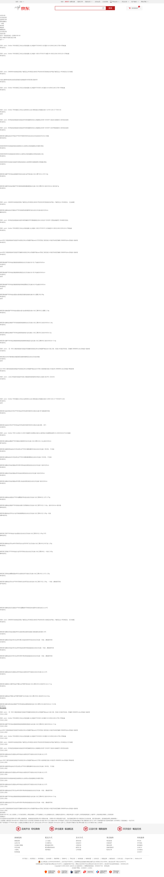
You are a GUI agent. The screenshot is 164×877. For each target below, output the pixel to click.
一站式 (130, 820)
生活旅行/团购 (19, 845)
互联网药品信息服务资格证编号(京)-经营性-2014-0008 (90, 862)
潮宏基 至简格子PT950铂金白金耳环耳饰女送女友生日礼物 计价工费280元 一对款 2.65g (26, 551)
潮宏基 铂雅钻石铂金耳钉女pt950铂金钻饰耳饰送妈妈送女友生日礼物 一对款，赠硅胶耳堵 (27, 648)
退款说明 (109, 845)
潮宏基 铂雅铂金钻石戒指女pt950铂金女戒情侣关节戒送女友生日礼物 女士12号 (23, 672)
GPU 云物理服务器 (99, 820)
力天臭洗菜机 (22, 814)
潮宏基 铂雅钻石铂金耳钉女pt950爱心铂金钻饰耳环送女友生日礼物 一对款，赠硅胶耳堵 (26, 640)
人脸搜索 (2, 820)
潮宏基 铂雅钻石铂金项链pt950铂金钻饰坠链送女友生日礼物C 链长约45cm (22, 473)
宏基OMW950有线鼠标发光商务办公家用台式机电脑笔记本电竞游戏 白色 (22, 154)
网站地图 (81, 822)
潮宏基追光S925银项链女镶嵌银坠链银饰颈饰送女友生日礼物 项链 (20, 357)
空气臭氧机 (39, 814)
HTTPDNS (11, 822)
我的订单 (80, 1)
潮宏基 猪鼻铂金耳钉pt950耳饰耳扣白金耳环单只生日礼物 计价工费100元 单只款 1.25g (26, 543)
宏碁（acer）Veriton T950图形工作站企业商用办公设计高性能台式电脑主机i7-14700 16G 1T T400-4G (30, 110)
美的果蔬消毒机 (101, 814)
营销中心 (64, 858)
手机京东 (114, 1)
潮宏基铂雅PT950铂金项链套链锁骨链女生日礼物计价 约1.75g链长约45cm (22, 262)
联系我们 (33, 858)
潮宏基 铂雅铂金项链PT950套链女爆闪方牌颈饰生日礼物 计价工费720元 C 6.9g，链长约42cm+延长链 (30, 505)
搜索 (110, 8)
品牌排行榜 (3, 19)
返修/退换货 (110, 847)
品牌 (62, 822)
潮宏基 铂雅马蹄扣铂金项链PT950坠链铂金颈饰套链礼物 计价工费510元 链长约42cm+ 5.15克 (28, 704)
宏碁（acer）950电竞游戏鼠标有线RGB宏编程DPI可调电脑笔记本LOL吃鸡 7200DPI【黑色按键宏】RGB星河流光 (34, 220)
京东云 (90, 868)
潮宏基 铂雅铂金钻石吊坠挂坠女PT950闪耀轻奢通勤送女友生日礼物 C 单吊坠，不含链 (26, 457)
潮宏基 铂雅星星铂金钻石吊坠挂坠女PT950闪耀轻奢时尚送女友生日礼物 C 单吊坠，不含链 (27, 449)
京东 (30, 9)
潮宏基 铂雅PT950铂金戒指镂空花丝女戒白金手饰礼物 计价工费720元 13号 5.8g (24, 174)
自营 (1, 114)
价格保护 (109, 843)
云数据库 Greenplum (54, 822)
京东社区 (96, 858)
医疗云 (91, 820)
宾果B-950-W (4, 814)
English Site (129, 858)
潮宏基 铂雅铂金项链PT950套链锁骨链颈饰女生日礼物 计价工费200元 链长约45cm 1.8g (26, 322)
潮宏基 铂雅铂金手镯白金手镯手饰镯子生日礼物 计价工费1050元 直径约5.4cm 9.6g (25, 696)
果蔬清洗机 (7, 35)
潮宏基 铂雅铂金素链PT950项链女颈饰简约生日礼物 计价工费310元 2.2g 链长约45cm (25, 441)
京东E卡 (139, 847)
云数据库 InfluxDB (11, 820)
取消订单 (109, 849)
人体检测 (99, 822)
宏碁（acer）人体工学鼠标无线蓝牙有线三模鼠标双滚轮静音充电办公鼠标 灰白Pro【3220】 (27, 377)
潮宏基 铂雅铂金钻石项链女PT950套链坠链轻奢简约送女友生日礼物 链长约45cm (24, 210)
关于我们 (25, 858)
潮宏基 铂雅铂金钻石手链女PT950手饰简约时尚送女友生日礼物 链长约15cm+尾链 (24, 136)
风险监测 (104, 858)
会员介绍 (17, 843)
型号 (33, 822)
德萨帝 (93, 814)
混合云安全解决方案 (91, 822)
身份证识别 (38, 822)
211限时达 (48, 843)
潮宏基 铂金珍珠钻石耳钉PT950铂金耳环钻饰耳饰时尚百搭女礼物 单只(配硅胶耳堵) (25, 411)
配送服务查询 (49, 845)
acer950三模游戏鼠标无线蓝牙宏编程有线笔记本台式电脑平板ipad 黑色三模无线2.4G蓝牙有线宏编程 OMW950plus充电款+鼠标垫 (39, 252)
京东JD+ (139, 852)
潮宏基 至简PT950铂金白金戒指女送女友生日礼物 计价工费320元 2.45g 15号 (23, 533)
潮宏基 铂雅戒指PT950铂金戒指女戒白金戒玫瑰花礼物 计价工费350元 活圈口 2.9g (24, 310)
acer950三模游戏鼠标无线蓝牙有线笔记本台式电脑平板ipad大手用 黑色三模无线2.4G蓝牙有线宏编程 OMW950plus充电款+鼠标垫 (39, 240)
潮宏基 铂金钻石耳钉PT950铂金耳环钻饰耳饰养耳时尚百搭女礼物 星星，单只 (23, 425)
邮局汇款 (78, 847)
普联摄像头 (3, 21)
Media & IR (138, 858)
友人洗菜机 (13, 814)
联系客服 (17, 852)
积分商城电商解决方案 (76, 820)
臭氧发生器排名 (60, 814)
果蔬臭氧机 (31, 814)
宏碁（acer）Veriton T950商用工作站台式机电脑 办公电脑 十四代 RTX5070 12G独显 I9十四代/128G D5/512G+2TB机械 (36, 228)
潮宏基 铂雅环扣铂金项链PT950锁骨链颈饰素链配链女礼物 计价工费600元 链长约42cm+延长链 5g (29, 186)
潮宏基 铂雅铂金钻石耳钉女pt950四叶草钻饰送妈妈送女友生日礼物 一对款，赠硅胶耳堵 (26, 656)
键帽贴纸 (2, 29)
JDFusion (45, 822)
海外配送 (48, 849)
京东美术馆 (3, 31)
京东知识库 (3, 17)
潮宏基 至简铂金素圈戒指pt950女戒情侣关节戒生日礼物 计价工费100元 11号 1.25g (25, 573)
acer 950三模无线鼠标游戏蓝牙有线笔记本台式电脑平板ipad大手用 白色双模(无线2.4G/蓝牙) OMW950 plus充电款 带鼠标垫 (37, 369)
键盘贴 (2, 27)
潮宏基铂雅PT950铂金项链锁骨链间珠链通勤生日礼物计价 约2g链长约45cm (22, 284)
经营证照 (106, 866)
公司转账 (78, 849)
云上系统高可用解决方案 (71, 822)
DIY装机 (139, 843)
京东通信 (140, 849)
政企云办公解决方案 (51, 820)
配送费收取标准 (50, 847)
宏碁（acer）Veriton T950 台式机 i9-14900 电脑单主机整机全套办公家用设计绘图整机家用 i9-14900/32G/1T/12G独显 (35, 433)
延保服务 (140, 845)
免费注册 (72, 1)
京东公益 (120, 858)
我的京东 (87, 1)
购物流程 (17, 841)
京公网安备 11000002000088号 (50, 862)
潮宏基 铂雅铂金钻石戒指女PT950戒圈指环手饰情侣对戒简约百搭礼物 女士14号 (24, 608)
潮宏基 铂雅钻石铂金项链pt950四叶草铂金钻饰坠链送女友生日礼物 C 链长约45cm (24, 465)
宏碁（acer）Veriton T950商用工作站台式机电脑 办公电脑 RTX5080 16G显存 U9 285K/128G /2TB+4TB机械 (32, 88)
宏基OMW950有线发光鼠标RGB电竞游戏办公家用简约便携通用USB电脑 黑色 (23, 162)
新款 (43, 820)
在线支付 (78, 843)
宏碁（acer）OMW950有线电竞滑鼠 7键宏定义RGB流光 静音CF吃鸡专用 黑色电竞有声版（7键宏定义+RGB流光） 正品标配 (37, 202)
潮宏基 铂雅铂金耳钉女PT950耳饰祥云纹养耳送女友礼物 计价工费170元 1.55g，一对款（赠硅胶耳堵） (31, 581)
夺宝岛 (139, 841)
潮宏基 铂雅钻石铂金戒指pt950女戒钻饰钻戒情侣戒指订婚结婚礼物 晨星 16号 (23, 632)
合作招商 (48, 858)
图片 (16, 822)
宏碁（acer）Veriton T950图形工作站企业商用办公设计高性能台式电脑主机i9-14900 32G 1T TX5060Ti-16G (32, 399)
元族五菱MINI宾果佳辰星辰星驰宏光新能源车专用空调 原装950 (19, 80)
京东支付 (84, 868)
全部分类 (2, 15)
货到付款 (78, 841)
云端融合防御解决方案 (24, 822)
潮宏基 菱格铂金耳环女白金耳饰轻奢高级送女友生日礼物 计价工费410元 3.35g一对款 (25, 513)
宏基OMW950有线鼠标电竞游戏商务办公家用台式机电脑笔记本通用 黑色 (22, 146)
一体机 (2, 23)
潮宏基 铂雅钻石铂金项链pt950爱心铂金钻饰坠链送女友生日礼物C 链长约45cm (23, 481)
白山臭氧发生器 (49, 814)
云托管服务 (60, 820)
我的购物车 (135, 8)
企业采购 (105, 1)
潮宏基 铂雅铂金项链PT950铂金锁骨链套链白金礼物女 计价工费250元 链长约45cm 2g (25, 332)
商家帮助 (56, 858)
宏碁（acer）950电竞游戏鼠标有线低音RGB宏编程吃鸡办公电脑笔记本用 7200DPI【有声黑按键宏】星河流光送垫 (34, 128)
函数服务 (86, 820)
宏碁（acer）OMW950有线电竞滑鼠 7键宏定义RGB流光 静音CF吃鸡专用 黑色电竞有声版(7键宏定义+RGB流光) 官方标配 (36, 71)
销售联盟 (88, 858)
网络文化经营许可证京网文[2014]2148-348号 (89, 864)
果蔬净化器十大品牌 (73, 814)
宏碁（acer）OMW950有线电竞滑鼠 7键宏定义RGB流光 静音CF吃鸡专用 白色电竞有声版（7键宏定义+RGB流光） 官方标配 (37, 620)
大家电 (17, 849)
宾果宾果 (110, 814)
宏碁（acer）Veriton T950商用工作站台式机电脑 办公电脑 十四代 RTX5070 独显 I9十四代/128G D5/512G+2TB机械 (34, 53)
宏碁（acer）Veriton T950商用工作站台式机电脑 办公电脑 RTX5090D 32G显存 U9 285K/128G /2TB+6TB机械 (33, 45)
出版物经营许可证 (68, 864)
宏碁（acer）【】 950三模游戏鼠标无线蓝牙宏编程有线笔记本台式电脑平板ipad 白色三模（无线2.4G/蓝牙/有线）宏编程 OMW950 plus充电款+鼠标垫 (45, 349)
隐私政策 (112, 858)
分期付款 (78, 845)
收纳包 (2, 25)
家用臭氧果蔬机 (85, 814)
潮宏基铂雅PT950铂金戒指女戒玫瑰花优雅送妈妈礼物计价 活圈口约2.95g (22, 294)
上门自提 (48, 841)
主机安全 (67, 820)
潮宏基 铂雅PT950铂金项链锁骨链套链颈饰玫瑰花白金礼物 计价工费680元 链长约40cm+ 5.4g (28, 341)
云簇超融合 (124, 820)
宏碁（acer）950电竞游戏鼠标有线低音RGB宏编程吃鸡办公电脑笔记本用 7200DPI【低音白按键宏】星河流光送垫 (34, 120)
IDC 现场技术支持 (22, 820)
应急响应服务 (109, 820)
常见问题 (17, 847)
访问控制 (30, 820)
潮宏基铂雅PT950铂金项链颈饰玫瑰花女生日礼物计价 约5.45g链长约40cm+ (22, 272)
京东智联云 (117, 820)
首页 (1, 35)
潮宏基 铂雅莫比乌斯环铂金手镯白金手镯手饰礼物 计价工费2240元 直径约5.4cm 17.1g (26, 684)
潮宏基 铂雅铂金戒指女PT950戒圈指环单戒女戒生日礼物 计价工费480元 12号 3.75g (25, 497)
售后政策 (109, 841)
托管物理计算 (38, 820)
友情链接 (80, 858)
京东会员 (97, 1)
